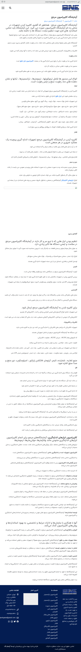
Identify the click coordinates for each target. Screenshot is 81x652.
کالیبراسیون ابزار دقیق (26, 61)
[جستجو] (10, 8)
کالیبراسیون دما (53, 629)
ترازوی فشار (54, 617)
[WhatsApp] (4, 1)
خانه (75, 21)
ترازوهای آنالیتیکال (67, 180)
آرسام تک (7, 646)
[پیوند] (70, 8)
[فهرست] (3, 7)
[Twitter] (15, 621)
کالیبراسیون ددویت (51, 606)
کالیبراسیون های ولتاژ (51, 614)
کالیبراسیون (68, 21)
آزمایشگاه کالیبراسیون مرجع (53, 21)
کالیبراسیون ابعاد (52, 635)
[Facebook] (18, 621)
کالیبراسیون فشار (52, 632)
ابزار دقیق (58, 96)
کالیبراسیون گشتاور (52, 638)
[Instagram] (2, 2)
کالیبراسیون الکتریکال (51, 626)
